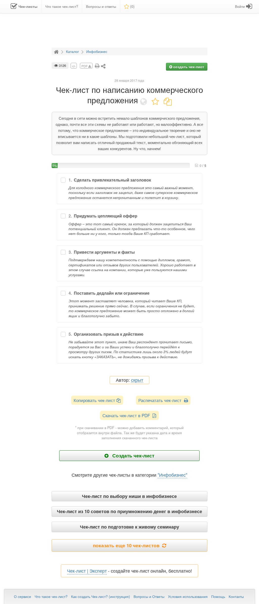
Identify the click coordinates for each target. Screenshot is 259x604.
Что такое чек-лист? (51, 596)
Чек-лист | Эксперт (87, 570)
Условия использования (188, 596)
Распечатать (161, 400)
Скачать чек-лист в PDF (127, 415)
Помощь (218, 596)
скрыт (137, 380)
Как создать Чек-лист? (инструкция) (100, 596)
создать (188, 66)
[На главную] (57, 51)
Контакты (236, 596)
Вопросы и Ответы (149, 596)
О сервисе (22, 596)
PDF (84, 66)
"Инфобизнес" (172, 474)
